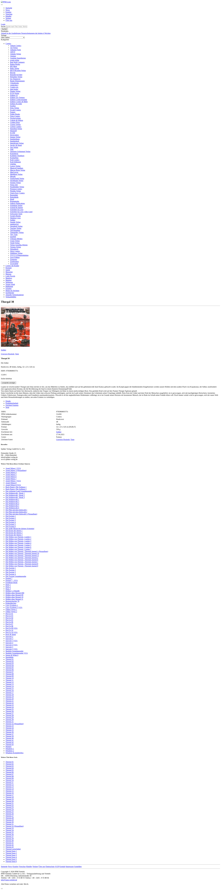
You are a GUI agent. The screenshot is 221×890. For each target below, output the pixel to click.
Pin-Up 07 (9, 624)
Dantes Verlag (15, 91)
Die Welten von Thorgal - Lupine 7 (18, 549)
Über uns (9, 20)
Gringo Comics (15, 127)
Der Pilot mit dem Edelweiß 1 (16, 510)
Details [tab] (8, 401)
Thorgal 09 (10, 676)
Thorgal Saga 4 (11, 857)
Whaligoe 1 (10, 749)
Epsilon (13, 106)
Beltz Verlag (14, 68)
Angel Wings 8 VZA (13, 485)
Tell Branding (15, 230)
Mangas (8, 274)
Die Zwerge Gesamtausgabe (16, 576)
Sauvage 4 (9, 643)
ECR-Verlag (14, 93)
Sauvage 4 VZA (11, 645)
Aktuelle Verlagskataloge (15, 295)
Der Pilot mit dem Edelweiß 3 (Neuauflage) (21, 514)
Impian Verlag (15, 137)
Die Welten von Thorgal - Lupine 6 (18, 547)
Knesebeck (14, 154)
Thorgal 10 (10, 678)
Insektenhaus (15, 139)
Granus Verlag (15, 124)
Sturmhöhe (9, 657)
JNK (12, 149)
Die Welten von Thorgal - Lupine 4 (18, 543)
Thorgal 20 (10, 699)
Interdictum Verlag (17, 143)
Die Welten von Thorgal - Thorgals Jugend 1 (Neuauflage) (27, 551)
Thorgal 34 (10, 728)
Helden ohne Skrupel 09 (14, 595)
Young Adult (10, 284)
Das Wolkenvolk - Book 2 (15, 495)
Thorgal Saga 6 (11, 861)
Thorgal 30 (10, 720)
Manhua (9, 280)
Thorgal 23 (10, 705)
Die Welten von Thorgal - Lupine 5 (18, 545)
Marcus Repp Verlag (17, 170)
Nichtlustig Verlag (16, 181)
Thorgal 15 (10, 688)
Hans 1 (8, 585)
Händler (8, 16)
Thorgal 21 (10, 701)
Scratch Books (15, 216)
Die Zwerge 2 (11, 570)
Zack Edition (15, 257)
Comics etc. (14, 87)
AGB (57, 867)
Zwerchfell (14, 264)
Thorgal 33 (10, 726)
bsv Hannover (15, 79)
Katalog (8, 12)
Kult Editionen (15, 162)
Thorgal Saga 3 (11, 855)
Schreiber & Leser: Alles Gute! (21, 212)
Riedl (12, 199)
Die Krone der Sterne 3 (14, 535)
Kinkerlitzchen (11, 603)
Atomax (13, 56)
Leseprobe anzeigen (8, 383)
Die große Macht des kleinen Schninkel (20, 529)
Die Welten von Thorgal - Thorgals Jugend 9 (22, 566)
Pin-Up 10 (9, 630)
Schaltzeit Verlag (16, 205)
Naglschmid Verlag (17, 178)
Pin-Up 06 (9, 622)
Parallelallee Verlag (17, 187)
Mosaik (13, 176)
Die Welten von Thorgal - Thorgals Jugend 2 (22, 558)
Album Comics (15, 46)
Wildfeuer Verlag (16, 253)
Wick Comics (15, 251)
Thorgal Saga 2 (11, 853)
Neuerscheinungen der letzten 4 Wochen (36, 33)
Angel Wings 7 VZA (13, 481)
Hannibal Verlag (16, 129)
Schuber (9, 289)
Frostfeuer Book (11, 583)
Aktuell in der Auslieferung (11, 33)
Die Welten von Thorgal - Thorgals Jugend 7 (22, 562)
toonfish (13, 237)
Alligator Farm (15, 50)
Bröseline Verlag (16, 77)
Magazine (9, 272)
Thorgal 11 (9, 680)
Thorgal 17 (10, 693)
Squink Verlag (15, 222)
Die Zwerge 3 (11, 572)
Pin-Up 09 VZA (11, 628)
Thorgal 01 (10, 659)
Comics (8, 44)
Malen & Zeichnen (12, 291)
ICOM (12, 133)
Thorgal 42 (10, 742)
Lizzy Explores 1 (12, 605)
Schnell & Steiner (16, 208)
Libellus (13, 164)
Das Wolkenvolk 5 (12, 506)
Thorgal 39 (10, 736)
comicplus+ (14, 85)
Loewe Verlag (15, 166)
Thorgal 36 (10, 732)
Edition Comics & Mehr (19, 102)
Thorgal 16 (10, 690)
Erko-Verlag (14, 108)
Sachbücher (10, 293)
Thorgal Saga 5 (11, 859)
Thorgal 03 (10, 664)
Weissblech (14, 249)
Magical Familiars (16, 168)
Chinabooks (14, 83)
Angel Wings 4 (11, 472)
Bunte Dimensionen (17, 81)
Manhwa (9, 278)
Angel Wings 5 (11, 475)
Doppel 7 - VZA (12, 580)
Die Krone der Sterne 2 (14, 533)
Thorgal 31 (10, 722)
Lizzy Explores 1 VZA (14, 607)
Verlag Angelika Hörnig (19, 245)
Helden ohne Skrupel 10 (14, 597)
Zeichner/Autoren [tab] (12, 405)
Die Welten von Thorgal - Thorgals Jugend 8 (22, 564)
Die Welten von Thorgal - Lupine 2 (18, 539)
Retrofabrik (14, 197)
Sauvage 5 (9, 647)
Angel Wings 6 (11, 477)
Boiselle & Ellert (16, 75)
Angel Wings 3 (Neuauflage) (16, 470)
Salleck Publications (17, 203)
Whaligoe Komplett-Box (14, 753)
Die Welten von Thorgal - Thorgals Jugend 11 (22, 556)
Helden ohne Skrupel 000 (15, 593)
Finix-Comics (15, 116)
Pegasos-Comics (16, 189)
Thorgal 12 (10, 682)
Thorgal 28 (10, 715)
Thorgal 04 (10, 666)
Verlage (8, 18)
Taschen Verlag (15, 228)
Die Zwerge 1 (11, 568)
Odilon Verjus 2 (11, 612)
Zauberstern (14, 262)
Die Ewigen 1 (11, 516)
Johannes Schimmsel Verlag (20, 151)
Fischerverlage (15, 118)
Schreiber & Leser (16, 210)
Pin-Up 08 (9, 626)
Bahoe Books (15, 64)
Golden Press (15, 122)
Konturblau (14, 158)
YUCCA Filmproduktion (19, 255)
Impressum (70, 867)
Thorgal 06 (10, 670)
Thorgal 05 (10, 668)
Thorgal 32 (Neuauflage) (15, 724)
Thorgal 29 (10, 717)
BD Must (13, 66)
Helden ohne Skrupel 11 (14, 599)
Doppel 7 (9, 578)
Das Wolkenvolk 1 (12, 499)
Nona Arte (14, 185)
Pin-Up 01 (9, 614)
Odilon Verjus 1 (11, 610)
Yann (17, 354)
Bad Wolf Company (17, 62)
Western (8, 747)
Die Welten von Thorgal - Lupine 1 (18, 537)
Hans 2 (8, 587)
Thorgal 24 (10, 707)
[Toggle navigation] (2, 4)
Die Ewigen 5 (11, 524)
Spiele (8, 270)
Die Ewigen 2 (11, 518)
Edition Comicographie (18, 100)
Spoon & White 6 (12, 655)
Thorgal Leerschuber (13, 849)
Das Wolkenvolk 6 (12, 508)
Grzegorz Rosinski (7, 354)
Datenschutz (50, 867)
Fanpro (12, 112)
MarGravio (14, 172)
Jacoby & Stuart (16, 145)
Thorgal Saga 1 (11, 851)
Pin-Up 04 (9, 618)
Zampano (13, 259)
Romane (9, 268)
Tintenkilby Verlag (17, 232)
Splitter (12, 220)
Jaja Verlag (14, 147)
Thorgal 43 (10, 744)
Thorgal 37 (10, 734)
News (8, 10)
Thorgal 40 (10, 738)
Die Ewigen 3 (11, 520)
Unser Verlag (15, 241)
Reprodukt (14, 195)
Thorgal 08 (10, 674)
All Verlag (14, 48)
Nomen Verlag (15, 183)
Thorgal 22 (10, 703)
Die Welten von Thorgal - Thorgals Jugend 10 (22, 553)
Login (3, 24)
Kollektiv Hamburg (17, 156)
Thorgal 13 (10, 684)
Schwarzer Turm (16, 214)
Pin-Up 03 (9, 616)
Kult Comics (14, 160)
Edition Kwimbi (16, 104)
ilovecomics (14, 135)
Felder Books (15, 114)
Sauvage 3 (9, 639)
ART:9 (12, 52)
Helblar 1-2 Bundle (13, 591)
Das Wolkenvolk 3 (12, 502)
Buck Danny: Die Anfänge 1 (16, 487)
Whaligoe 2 (10, 751)
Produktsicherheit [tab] (12, 403)
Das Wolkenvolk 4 (12, 504)
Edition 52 (14, 95)
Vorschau (9, 14)
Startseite (9, 8)
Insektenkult (14, 141)
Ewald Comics (15, 110)
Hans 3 (8, 589)
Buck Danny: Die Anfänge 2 (16, 489)
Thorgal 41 (10, 740)
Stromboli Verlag (16, 226)
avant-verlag (14, 60)
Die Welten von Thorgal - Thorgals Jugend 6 (22, 560)
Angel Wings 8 (11, 483)
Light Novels (10, 276)
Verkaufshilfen (11, 297)
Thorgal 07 (10, 672)
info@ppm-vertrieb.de (9, 880)
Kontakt (62, 867)
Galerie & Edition (16, 120)
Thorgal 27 (10, 713)
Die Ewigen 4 (11, 522)
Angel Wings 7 (11, 479)
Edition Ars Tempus (17, 98)
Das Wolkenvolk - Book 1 (15, 493)
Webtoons (9, 282)
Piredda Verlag (15, 191)
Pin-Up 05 (9, 620)
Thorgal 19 (10, 697)
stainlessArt (14, 224)
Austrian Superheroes (18, 58)
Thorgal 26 (10, 711)
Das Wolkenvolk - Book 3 (15, 497)
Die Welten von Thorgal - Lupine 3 (18, 541)
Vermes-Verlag (15, 247)
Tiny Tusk (13, 235)
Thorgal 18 (10, 695)
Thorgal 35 (10, 730)
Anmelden (78, 867)
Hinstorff (13, 131)
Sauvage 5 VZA (11, 649)
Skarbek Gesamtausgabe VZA (17, 653)
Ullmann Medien (16, 239)
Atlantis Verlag (15, 54)
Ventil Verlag (15, 243)
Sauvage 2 (9, 637)
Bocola (12, 73)
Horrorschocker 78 (12, 601)
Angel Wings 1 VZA (13, 468)
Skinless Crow (15, 218)
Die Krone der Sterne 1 (14, 531)
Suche (3, 26)
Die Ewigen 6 (11, 526)
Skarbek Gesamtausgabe (14, 651)
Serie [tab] (7, 407)
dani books (14, 89)
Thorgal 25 (10, 709)
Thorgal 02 (10, 661)
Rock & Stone (11, 634)
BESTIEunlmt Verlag (18, 71)
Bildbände (9, 286)
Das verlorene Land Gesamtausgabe (19, 491)
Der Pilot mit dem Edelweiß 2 (16, 512)
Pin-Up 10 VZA (11, 632)
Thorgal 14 (10, 686)
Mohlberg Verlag (16, 174)
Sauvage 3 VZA (11, 641)
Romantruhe (14, 201)
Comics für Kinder (12, 266)
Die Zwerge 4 (11, 574)
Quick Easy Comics (17, 193)
